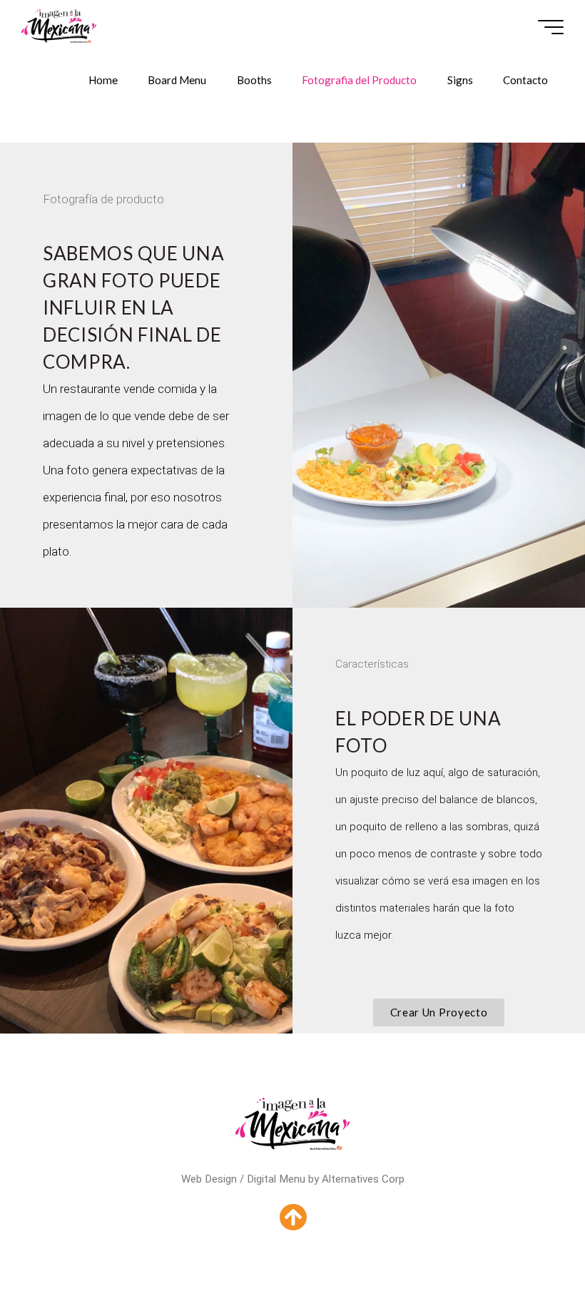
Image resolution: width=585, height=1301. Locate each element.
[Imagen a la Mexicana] (58, 26)
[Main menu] (551, 27)
